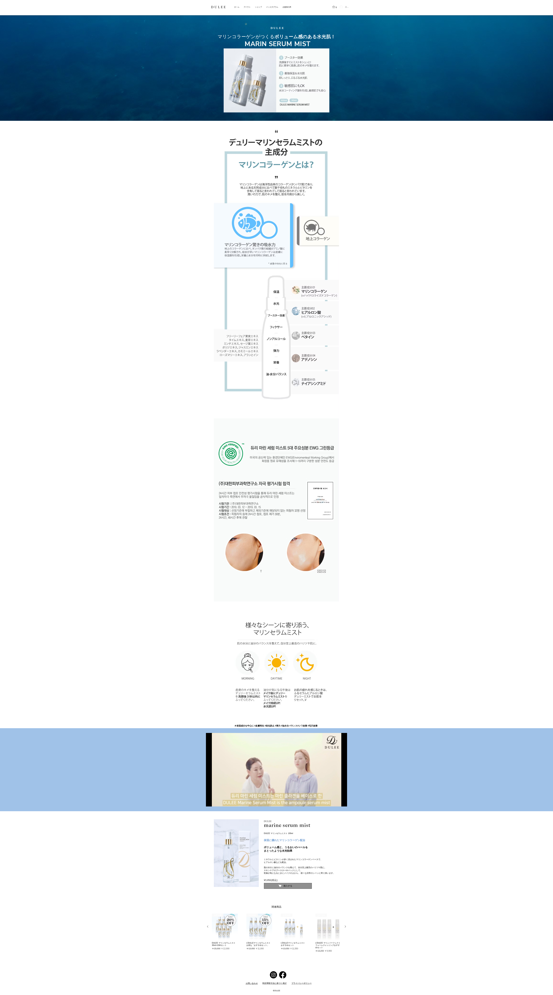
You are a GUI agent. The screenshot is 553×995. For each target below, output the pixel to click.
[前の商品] (207, 926)
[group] (276, 934)
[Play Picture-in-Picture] (338, 802)
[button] (335, 6)
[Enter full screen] (343, 802)
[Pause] (210, 802)
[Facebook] (282, 974)
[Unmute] (214, 802)
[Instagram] (273, 974)
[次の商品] (345, 926)
